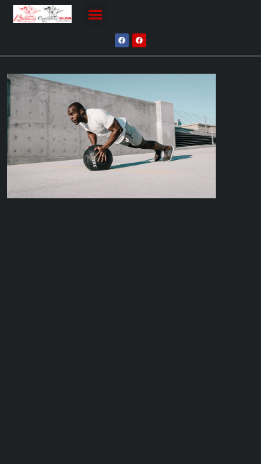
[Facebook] (122, 40)
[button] (95, 14)
